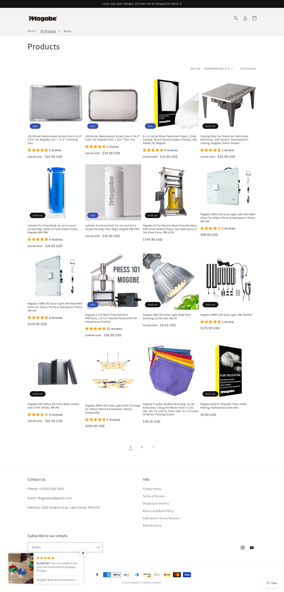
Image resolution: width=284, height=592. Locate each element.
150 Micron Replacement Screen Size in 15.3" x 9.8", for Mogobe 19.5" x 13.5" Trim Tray (112, 138)
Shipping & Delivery (156, 503)
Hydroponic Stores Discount (162, 518)
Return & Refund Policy (158, 511)
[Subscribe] (97, 547)
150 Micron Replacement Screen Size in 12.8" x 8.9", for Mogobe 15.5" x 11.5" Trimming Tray (55, 140)
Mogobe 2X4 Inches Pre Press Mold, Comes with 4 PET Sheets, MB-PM (53, 405)
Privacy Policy (152, 489)
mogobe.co (135, 582)
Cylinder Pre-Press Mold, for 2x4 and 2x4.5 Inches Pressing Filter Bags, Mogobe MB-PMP (112, 227)
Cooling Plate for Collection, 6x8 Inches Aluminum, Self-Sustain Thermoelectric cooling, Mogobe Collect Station (224, 140)
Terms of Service (154, 496)
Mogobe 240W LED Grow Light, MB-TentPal (226, 314)
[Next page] (153, 447)
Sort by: (195, 68)
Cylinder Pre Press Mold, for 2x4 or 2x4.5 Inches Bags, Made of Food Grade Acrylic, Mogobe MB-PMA (53, 229)
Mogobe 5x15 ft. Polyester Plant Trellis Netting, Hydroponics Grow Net (223, 405)
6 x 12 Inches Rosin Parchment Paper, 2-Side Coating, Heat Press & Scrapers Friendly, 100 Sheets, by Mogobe (169, 140)
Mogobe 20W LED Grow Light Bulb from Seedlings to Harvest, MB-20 (167, 316)
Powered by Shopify (152, 582)
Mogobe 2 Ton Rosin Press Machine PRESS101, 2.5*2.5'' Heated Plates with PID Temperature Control (111, 318)
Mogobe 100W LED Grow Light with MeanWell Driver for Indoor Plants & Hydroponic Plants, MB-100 (228, 218)
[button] (50, 31)
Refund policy (152, 525)
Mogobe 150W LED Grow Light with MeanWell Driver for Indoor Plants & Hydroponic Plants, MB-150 (55, 307)
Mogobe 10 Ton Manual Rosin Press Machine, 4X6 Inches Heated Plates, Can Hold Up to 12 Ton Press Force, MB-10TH (170, 229)
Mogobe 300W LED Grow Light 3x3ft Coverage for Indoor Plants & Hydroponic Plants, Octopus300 (113, 409)
